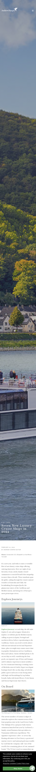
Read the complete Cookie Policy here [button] (16, 763)
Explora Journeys (7, 629)
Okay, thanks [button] (18, 768)
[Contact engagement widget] (32, 768)
